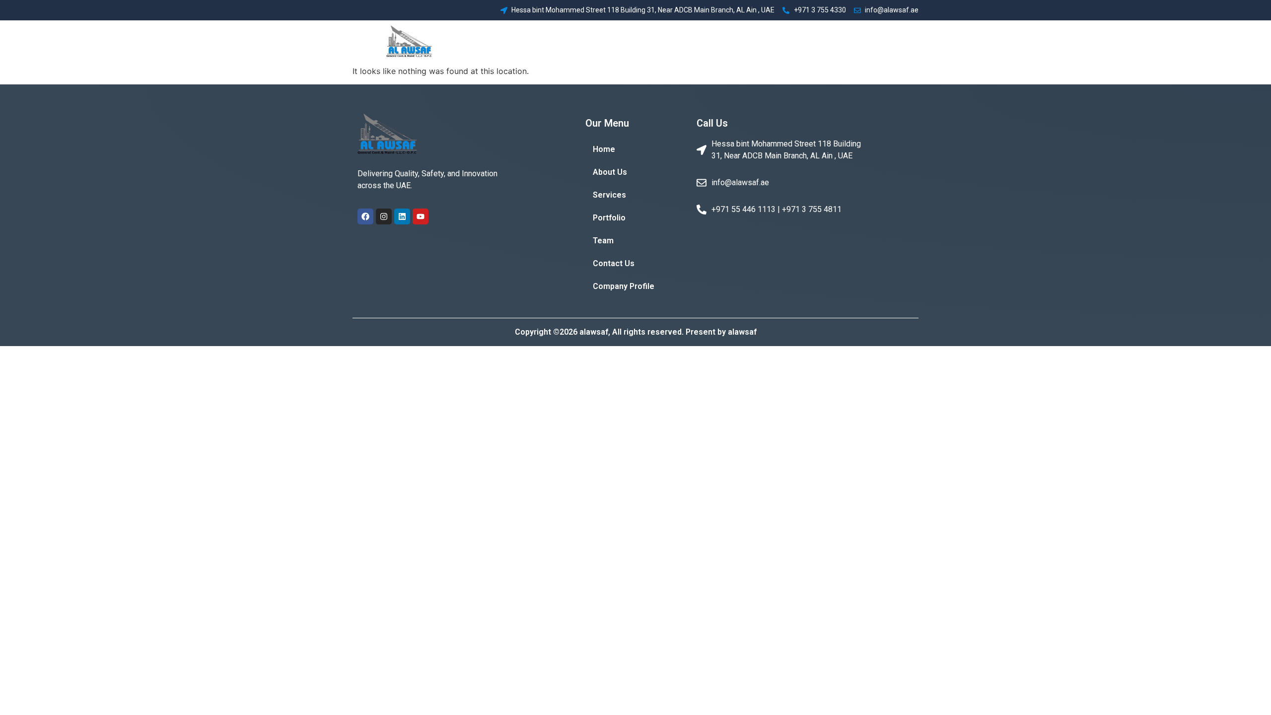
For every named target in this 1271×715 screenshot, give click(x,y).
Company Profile (882, 42)
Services (691, 42)
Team (775, 42)
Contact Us (818, 42)
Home (605, 42)
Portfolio (736, 42)
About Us (646, 42)
